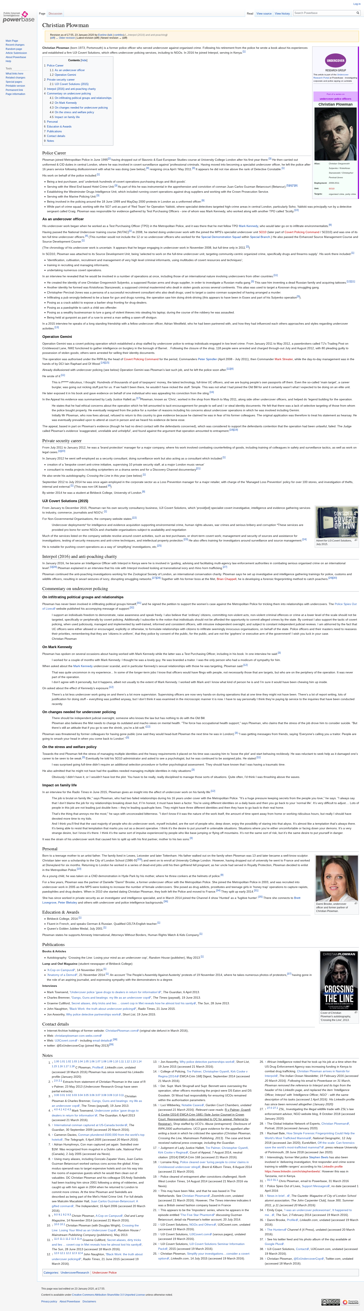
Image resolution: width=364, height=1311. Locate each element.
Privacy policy (49, 1301)
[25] (159, 545)
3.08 (103, 1095)
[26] (55, 566)
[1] (244, 51)
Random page (14, 49)
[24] (304, 539)
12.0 (56, 1253)
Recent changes (15, 44)
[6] (290, 185)
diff (52, 37)
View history (282, 13)
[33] (139, 859)
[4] (147, 168)
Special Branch (260, 237)
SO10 (332, 188)
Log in (357, 4)
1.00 (56, 1061)
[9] (203, 200)
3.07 (97, 1095)
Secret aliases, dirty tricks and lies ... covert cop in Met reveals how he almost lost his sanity (132, 1003)
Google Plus (273, 1244)
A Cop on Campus (60, 970)
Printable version (15, 85)
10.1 (62, 1224)
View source (264, 13)
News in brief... (277, 1195)
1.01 (62, 1061)
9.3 (69, 1214)
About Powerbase (16, 57)
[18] (231, 430)
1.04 (80, 1061)
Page (42, 13)
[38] (115, 1039)
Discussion (55, 13)
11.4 (79, 1238)
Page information (15, 94)
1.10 (115, 1061)
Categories (51, 1272)
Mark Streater (284, 359)
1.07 (97, 1061)
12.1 (62, 1253)
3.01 (62, 1095)
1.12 (127, 1061)
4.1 (60, 1109)
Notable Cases (191, 1105)
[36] (166, 901)
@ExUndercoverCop (307, 1258)
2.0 (56, 1080)
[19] (236, 430)
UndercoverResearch (75, 1272)
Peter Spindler (207, 359)
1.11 (121, 1061)
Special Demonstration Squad (221, 237)
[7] (293, 185)
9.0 (56, 1214)
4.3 (69, 1109)
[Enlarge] (355, 540)
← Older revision (65, 37)
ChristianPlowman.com (121, 1030)
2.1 (60, 1080)
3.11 (121, 1095)
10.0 (56, 1224)
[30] (335, 577)
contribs (118, 34)
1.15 (54, 1066)
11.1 (62, 1238)
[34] (218, 890)
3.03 (74, 1095)
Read (250, 13)
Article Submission (16, 53)
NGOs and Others (201, 1224)
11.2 (68, 1238)
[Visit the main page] (18, 17)
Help (8, 61)
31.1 (275, 1179)
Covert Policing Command (302, 232)
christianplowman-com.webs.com (77, 1035)
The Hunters (275, 1229)
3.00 (56, 1095)
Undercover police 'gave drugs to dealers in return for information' (114, 992)
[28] (158, 577)
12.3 (74, 1253)
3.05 (86, 1095)
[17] (138, 398)
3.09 (109, 1095)
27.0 (269, 1108)
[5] (287, 185)
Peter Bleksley (67, 902)
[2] (109, 158)
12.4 (80, 1253)
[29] (330, 577)
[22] (134, 517)
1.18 (72, 1066)
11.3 (73, 1238)
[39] (111, 1044)
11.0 (56, 1238)
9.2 (65, 1214)
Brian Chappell (226, 579)
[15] (107, 362)
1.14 (139, 1061)
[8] (296, 185)
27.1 (275, 1108)
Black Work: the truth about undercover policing (101, 1008)
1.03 (74, 1061)
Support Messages (314, 1186)
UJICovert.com (65, 1040)
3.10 (115, 1095)
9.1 (60, 1214)
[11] (276, 275)
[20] (63, 451)
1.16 (60, 1066)
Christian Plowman (194, 1195)
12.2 (68, 1253)
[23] (186, 539)
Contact (301, 1249)
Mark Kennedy (248, 226)
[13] (57, 327)
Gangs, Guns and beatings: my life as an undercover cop (110, 997)
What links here (14, 73)
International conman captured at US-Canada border (89, 1125)
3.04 (80, 1095)
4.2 (65, 1109)
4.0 (56, 1109)
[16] (212, 392)
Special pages (14, 81)
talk (110, 34)
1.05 (86, 1061)
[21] (198, 468)
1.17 (66, 1066)
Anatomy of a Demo (61, 975)
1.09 (109, 1061)
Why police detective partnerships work (92, 1014)
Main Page (12, 40)
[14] (103, 362)
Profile (96, 1067)
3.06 (92, 1095)
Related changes (15, 77)
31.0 (269, 1179)
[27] (225, 566)
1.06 (92, 1061)
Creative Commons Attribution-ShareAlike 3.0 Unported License (108, 1294)
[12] (349, 281)
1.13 (133, 1061)
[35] (260, 896)
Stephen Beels (318, 1157)
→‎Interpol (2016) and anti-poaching (146, 34)
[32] (132, 607)
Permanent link (14, 90)
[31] (139, 602)
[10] (296, 210)
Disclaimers (89, 1301)
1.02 (68, 1061)
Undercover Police (104, 1272)
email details (101, 1040)
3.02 (68, 1095)
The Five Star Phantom (196, 1215)
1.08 (103, 1061)
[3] (270, 158)
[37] (289, 974)
